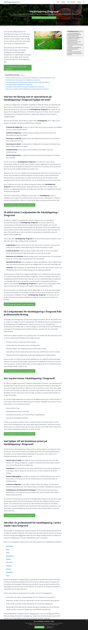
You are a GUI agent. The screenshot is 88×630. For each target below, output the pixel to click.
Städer (63, 2)
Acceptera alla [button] (39, 627)
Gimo (7, 549)
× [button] (86, 620)
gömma (22, 75)
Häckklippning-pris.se (12, 2)
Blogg (79, 2)
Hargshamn (10, 556)
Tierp (7, 575)
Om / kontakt (71, 2)
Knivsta (8, 569)
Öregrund (33, 613)
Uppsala (8, 565)
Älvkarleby (9, 572)
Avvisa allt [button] (49, 627)
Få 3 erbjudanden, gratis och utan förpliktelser (44, 17)
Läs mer (57, 624)
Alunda (8, 559)
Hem (57, 2)
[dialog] (44, 624)
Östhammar (10, 546)
